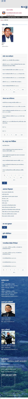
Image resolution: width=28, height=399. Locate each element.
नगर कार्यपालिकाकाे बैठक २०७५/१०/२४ (9, 258)
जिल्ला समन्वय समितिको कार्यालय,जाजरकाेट (9, 213)
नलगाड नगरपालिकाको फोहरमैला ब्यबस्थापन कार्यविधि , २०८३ (13, 160)
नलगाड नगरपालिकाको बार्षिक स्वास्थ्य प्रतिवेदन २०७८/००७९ (13, 69)
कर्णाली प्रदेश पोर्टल (5, 194)
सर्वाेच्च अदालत (4, 203)
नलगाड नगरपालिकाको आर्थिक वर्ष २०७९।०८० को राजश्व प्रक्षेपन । (14, 77)
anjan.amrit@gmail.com (9, 321)
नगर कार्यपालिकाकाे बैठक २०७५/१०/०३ (9, 266)
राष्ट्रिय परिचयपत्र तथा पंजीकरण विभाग (9, 207)
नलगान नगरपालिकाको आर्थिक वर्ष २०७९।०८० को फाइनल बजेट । (14, 73)
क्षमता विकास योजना (6, 145)
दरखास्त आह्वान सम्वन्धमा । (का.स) (11, 17)
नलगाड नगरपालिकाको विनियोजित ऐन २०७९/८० (11, 85)
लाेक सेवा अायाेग (5, 198)
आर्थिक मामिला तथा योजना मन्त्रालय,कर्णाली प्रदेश (10, 211)
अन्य (4, 183)
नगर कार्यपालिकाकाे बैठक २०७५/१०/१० (9, 262)
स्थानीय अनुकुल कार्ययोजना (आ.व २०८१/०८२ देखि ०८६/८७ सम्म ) (14, 106)
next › (23, 89)
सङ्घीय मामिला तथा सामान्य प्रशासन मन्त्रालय (10, 196)
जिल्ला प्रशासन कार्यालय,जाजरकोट (8, 216)
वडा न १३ (4, 127)
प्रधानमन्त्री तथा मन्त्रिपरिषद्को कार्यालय (9, 205)
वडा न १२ (4, 131)
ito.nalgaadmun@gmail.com (10, 369)
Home (2, 20)
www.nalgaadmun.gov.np (10, 371)
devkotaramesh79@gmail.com (11, 349)
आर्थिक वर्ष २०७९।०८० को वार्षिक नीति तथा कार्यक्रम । (12, 81)
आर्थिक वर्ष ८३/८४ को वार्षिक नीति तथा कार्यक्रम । (11, 60)
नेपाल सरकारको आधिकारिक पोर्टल (7, 192)
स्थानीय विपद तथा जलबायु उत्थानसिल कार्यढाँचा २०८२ (12, 102)
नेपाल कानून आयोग (5, 200)
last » (14, 91)
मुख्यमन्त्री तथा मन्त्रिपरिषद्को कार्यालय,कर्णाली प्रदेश (11, 209)
